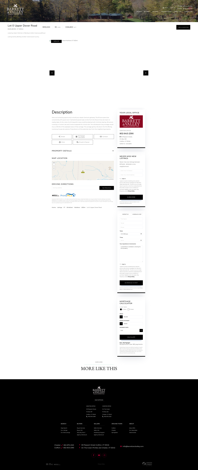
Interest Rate (124, 327)
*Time (121, 237)
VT (64, 207)
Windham (70, 207)
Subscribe (131, 197)
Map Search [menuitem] (64, 428)
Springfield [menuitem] (115, 432)
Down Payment (124, 320)
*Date (121, 231)
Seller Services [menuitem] (98, 428)
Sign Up (172, 7)
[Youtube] (99, 455)
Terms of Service (127, 289)
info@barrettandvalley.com (133, 446)
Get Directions (106, 188)
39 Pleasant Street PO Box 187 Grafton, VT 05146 (91, 411)
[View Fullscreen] (54, 168)
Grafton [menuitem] (114, 428)
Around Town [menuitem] (166, 11)
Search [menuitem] (139, 11)
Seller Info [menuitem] (96, 430)
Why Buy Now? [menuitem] (81, 432)
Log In (166, 7)
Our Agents (129, 143)
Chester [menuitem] (114, 430)
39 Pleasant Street (95, 445)
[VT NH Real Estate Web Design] (147, 464)
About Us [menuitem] (177, 11)
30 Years (124, 309)
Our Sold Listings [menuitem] (65, 432)
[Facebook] (93, 455)
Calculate (131, 337)
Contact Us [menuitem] (188, 11)
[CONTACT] (183, 27)
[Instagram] (104, 455)
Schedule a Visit (137, 214)
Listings (59, 207)
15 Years (131, 309)
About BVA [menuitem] (132, 428)
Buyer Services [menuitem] (81, 428)
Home (54, 207)
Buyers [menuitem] (146, 11)
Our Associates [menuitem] (133, 430)
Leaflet (98, 179)
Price (121, 313)
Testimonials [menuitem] (132, 432)
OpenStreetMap (104, 179)
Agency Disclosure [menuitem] (82, 434)
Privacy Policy (131, 191)
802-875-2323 (188, 6)
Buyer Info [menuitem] (80, 430)
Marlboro (77, 207)
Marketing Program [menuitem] (99, 432)
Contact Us (122, 143)
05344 (83, 207)
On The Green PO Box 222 (98, 448)
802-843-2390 (188, 8)
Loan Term (123, 307)
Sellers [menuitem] (155, 11)
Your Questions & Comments (128, 244)
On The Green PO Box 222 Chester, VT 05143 (107, 411)
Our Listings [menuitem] (64, 430)
